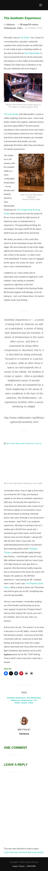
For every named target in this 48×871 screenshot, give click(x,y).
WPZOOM (31, 866)
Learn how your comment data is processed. (24, 852)
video (30, 703)
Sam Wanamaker (32, 53)
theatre (24, 703)
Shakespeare (10, 28)
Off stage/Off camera (29, 24)
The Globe (24, 38)
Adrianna (10, 24)
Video (19, 28)
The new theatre (11, 114)
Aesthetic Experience (16, 698)
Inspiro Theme (18, 866)
